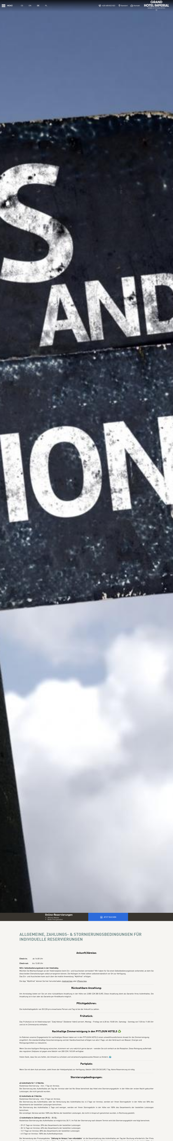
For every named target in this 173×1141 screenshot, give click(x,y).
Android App (67, 981)
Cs (22, 6)
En (30, 6)
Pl (46, 6)
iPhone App (82, 981)
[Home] (156, 5)
